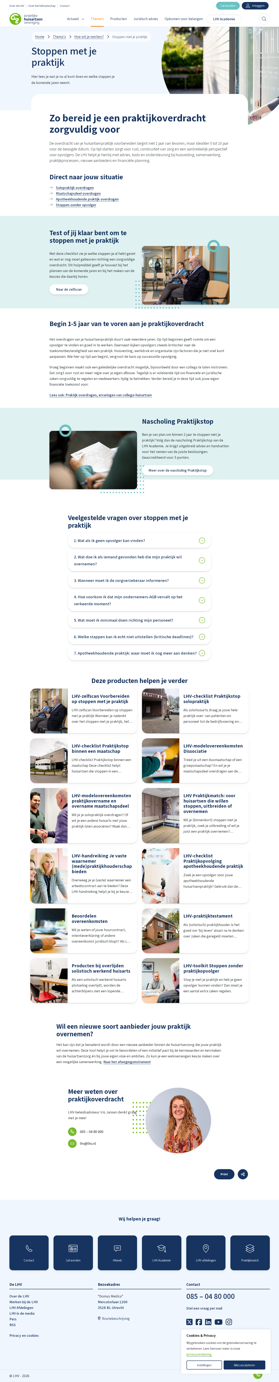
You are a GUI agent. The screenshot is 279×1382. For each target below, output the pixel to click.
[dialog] (226, 1351)
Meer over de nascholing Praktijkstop (177, 470)
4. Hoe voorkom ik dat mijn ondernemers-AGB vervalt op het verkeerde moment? (128, 600)
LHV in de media (22, 1313)
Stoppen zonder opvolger (76, 204)
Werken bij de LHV (23, 1302)
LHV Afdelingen (21, 1307)
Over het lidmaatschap (42, 6)
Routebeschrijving (116, 1318)
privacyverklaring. (199, 1354)
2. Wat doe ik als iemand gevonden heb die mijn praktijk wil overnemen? (128, 560)
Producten (118, 18)
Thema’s (97, 18)
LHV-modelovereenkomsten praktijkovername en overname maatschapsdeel (101, 800)
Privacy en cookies (24, 1335)
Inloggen (258, 5)
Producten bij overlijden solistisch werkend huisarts (101, 968)
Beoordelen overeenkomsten (90, 918)
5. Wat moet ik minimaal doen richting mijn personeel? (123, 620)
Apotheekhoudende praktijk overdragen (87, 199)
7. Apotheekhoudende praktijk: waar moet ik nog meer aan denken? (135, 653)
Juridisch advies (145, 18)
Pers (13, 1319)
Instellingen (204, 1365)
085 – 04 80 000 (210, 1296)
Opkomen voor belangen (184, 18)
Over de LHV (16, 6)
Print (224, 1174)
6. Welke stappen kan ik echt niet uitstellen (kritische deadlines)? (133, 636)
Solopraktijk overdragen (75, 187)
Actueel (73, 18)
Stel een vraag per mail (204, 1308)
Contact (64, 6)
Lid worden (227, 5)
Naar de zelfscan (69, 289)
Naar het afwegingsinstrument (127, 1061)
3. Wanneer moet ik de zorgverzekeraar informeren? (121, 580)
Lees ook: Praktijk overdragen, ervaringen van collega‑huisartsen (100, 395)
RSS (12, 1324)
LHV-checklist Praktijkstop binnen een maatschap (100, 748)
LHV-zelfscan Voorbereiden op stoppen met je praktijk (100, 699)
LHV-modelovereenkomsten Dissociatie (213, 748)
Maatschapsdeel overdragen (78, 193)
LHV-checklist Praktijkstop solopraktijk (211, 699)
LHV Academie (224, 19)
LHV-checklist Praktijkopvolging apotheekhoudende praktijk (213, 860)
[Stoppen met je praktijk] (190, 1322)
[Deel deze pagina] (243, 1174)
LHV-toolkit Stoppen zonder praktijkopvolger (213, 968)
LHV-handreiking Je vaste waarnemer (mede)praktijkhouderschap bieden (102, 863)
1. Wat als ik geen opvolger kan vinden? (109, 540)
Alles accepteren (244, 1365)
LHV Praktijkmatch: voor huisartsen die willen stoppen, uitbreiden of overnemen (209, 803)
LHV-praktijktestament (208, 916)
